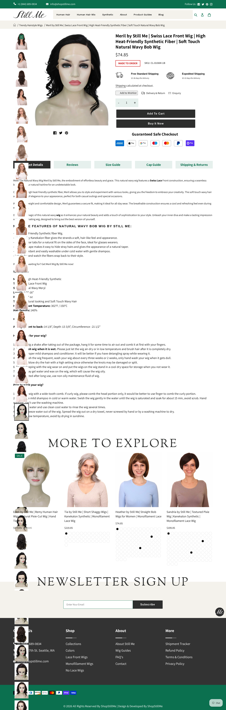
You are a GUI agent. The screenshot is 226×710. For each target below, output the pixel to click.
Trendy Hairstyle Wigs (31, 25)
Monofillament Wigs (79, 664)
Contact (120, 664)
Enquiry (176, 93)
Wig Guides (123, 650)
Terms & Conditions (178, 657)
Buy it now (156, 123)
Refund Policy (174, 650)
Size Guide (113, 165)
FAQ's (119, 657)
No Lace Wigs (75, 670)
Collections (73, 644)
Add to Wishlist (128, 93)
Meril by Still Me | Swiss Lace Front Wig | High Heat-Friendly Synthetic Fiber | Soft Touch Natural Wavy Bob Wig (105, 25)
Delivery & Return (155, 93)
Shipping (120, 85)
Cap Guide (153, 165)
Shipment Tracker (177, 644)
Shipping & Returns (194, 165)
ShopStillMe (108, 706)
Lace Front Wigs (77, 657)
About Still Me (125, 644)
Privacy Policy (174, 664)
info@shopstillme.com (33, 661)
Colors (70, 650)
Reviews (72, 165)
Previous (21, 36)
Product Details (32, 165)
